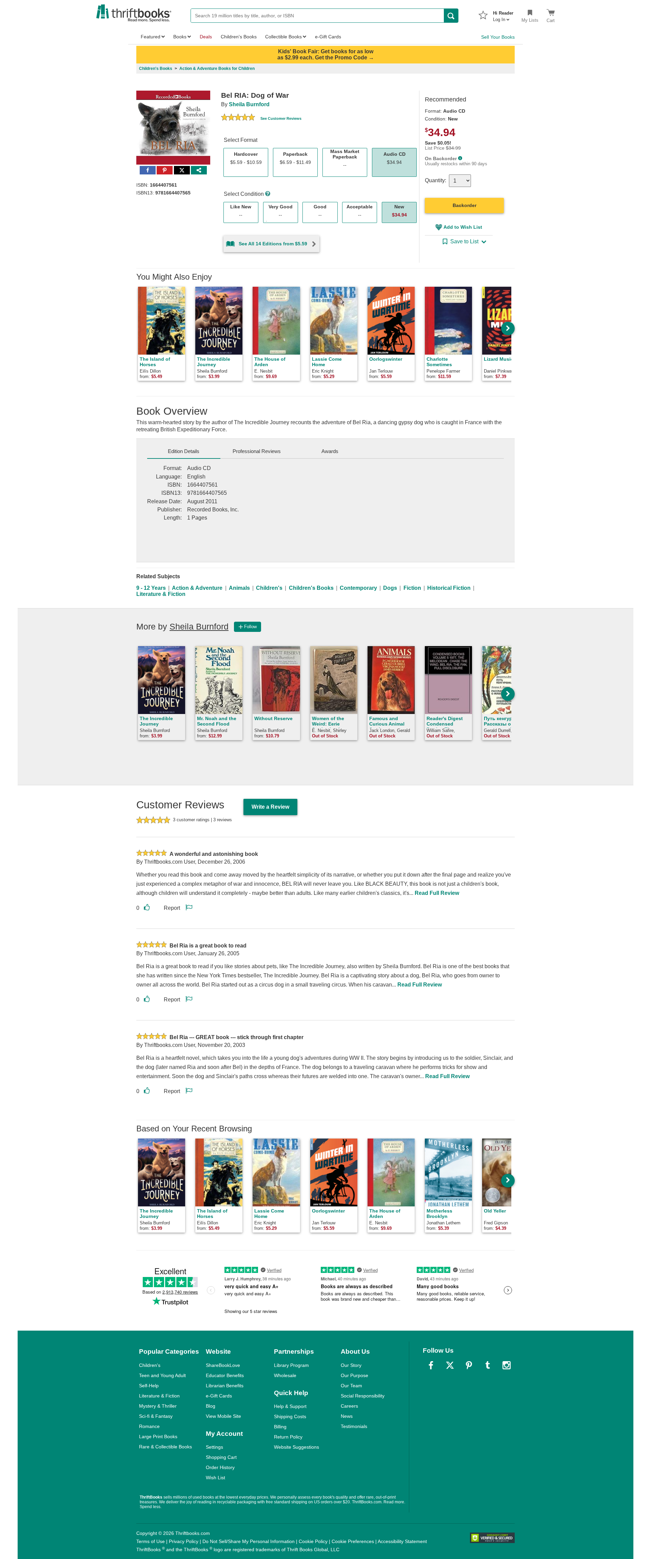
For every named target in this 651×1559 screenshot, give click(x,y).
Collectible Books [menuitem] (283, 36)
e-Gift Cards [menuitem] (328, 36)
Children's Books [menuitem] (239, 36)
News (347, 1416)
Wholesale (285, 1375)
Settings (214, 1447)
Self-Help (149, 1385)
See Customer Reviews (280, 118)
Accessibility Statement (402, 1541)
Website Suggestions (296, 1447)
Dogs (390, 588)
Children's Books (311, 588)
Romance (149, 1426)
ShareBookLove (223, 1365)
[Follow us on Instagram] (506, 1365)
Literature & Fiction (160, 594)
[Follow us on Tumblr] (487, 1365)
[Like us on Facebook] (431, 1365)
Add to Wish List (462, 227)
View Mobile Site (223, 1416)
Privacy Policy (183, 1541)
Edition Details (183, 451)
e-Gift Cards (219, 1395)
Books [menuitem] (179, 36)
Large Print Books (158, 1436)
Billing (280, 1426)
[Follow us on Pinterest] (469, 1365)
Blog (210, 1406)
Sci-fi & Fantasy (156, 1416)
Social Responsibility (362, 1395)
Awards (329, 451)
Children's (269, 588)
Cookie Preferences (353, 1541)
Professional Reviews (257, 451)
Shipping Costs (290, 1416)
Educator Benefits (225, 1375)
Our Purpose (354, 1375)
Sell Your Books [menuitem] (498, 37)
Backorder (464, 205)
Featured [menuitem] (150, 36)
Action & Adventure (197, 588)
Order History (220, 1467)
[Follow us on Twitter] (450, 1365)
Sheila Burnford (249, 104)
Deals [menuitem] (206, 36)
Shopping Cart (221, 1457)
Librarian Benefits (224, 1385)
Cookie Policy (313, 1541)
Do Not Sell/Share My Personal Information (248, 1541)
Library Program (291, 1365)
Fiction (412, 588)
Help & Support (290, 1406)
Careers (349, 1406)
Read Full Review (437, 893)
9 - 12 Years (151, 588)
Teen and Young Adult (162, 1375)
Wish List (215, 1477)
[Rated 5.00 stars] (238, 118)
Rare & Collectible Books (165, 1446)
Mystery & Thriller (158, 1406)
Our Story (351, 1365)
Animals (239, 588)
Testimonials (354, 1426)
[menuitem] (503, 14)
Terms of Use (150, 1541)
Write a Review (270, 807)
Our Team (351, 1385)
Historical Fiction (449, 588)
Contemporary (358, 588)
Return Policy (288, 1437)
